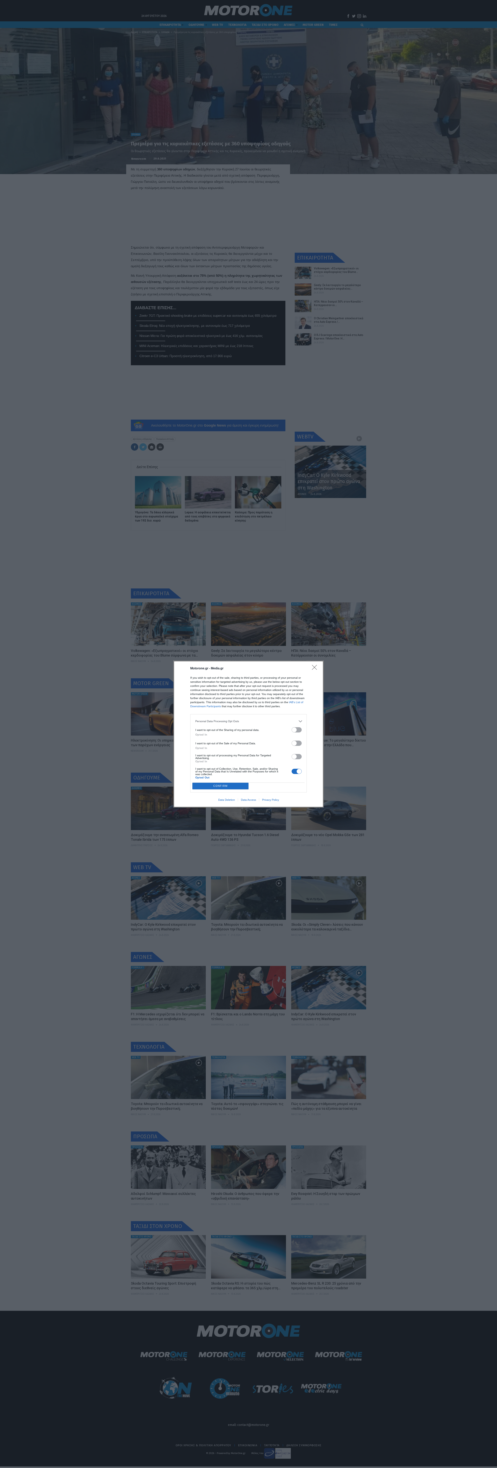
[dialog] (248, 734)
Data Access (248, 799)
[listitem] (248, 721)
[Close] (315, 668)
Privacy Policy (270, 799)
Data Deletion (226, 799)
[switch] (297, 729)
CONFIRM (220, 785)
